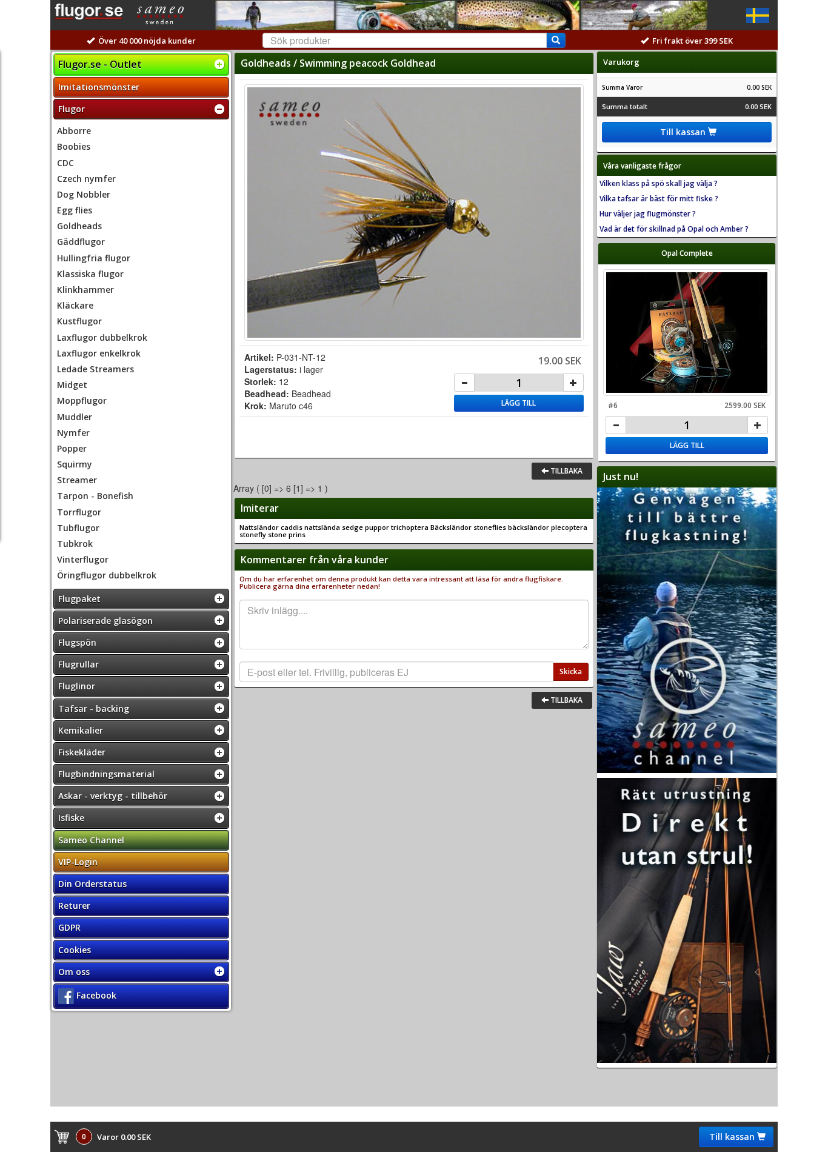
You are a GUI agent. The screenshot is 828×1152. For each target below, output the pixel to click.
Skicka (570, 671)
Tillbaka (566, 471)
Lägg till (518, 403)
